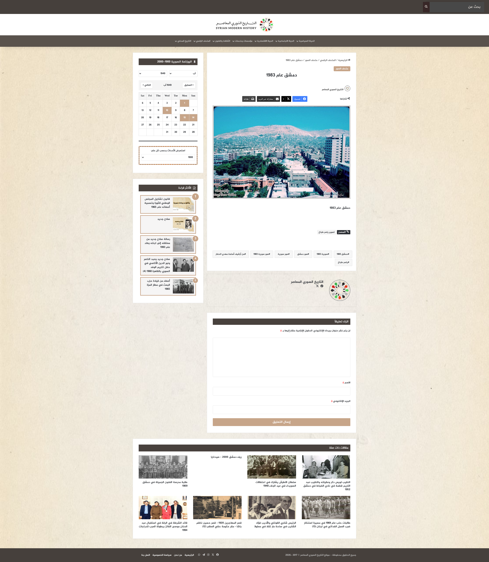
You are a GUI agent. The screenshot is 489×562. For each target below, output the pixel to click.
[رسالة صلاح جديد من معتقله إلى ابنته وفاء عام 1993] (183, 244)
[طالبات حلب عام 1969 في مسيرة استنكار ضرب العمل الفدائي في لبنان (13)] (326, 507)
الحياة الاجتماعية (286, 41)
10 (167, 110)
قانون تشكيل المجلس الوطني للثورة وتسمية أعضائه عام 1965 (157, 203)
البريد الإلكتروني (340, 401)
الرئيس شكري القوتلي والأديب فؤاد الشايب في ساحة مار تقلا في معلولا (275, 525)
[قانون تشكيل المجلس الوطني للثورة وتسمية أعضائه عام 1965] (183, 204)
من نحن (178, 555)
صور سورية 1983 (261, 254)
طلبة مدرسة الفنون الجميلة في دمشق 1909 (164, 484)
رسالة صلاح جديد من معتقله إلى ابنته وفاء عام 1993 (157, 243)
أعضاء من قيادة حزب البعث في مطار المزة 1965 (158, 285)
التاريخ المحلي (184, 41)
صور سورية (283, 254)
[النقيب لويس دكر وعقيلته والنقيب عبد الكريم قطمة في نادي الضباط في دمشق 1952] (326, 467)
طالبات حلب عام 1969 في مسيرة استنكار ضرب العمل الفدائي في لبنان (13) (327, 525)
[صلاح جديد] (183, 224)
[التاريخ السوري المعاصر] (244, 25)
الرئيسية (343, 60)
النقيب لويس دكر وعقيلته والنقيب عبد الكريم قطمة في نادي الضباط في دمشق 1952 (326, 486)
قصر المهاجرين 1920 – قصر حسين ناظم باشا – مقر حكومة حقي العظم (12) (219, 525)
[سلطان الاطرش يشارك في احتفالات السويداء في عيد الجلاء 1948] (271, 467)
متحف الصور (311, 60)
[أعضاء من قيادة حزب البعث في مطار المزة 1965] (183, 286)
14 (193, 118)
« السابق (188, 85)
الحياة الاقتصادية (265, 41)
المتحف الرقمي (203, 41)
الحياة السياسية (307, 41)
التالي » (147, 85)
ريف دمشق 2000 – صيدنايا (226, 457)
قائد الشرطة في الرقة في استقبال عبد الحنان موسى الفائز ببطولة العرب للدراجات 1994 (163, 526)
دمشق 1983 (342, 254)
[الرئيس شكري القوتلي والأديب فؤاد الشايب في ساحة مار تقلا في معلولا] (271, 507)
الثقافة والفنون (222, 41)
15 (185, 118)
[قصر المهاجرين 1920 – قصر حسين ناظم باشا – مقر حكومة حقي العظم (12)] (217, 507)
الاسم (346, 383)
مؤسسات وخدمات (243, 41)
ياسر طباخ (343, 262)
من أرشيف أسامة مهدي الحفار (230, 254)
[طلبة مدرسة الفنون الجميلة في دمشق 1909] (163, 467)
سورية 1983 (322, 254)
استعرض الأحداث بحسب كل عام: (168, 151)
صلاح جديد (163, 219)
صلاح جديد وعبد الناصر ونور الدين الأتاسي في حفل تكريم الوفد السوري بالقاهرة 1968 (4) (156, 265)
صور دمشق (302, 254)
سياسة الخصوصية (162, 555)
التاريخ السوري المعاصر (332, 89)
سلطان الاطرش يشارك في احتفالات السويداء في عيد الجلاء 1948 (276, 484)
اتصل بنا (145, 555)
